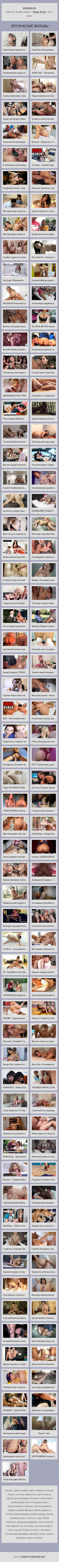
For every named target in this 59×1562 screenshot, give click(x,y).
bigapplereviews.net (33, 1556)
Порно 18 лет (39, 11)
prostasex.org (29, 8)
